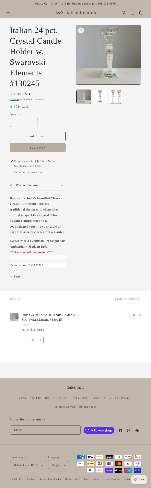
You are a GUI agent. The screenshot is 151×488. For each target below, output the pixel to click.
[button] (8, 12)
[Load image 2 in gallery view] (100, 97)
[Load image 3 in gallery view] (116, 97)
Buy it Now (38, 147)
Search (22, 397)
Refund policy (88, 406)
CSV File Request (120, 397)
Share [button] (17, 276)
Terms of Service (65, 406)
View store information (28, 172)
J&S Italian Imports (29, 479)
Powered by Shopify (50, 479)
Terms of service (111, 479)
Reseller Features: (56, 397)
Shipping (14, 99)
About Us (35, 397)
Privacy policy (91, 479)
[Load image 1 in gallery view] (83, 97)
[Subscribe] (76, 430)
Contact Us (98, 397)
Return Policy (79, 397)
